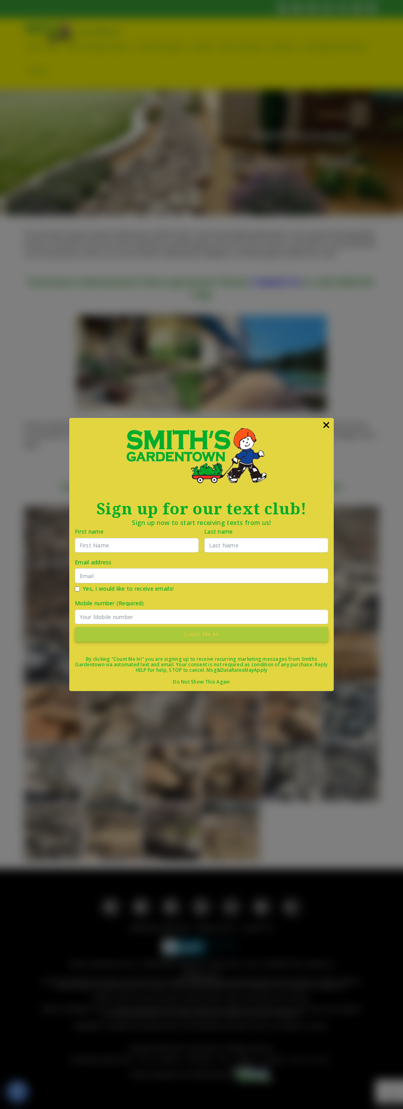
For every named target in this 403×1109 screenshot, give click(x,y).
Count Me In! (201, 634)
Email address (93, 562)
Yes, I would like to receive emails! (128, 588)
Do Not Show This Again (201, 681)
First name (89, 531)
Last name (218, 531)
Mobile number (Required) (109, 603)
